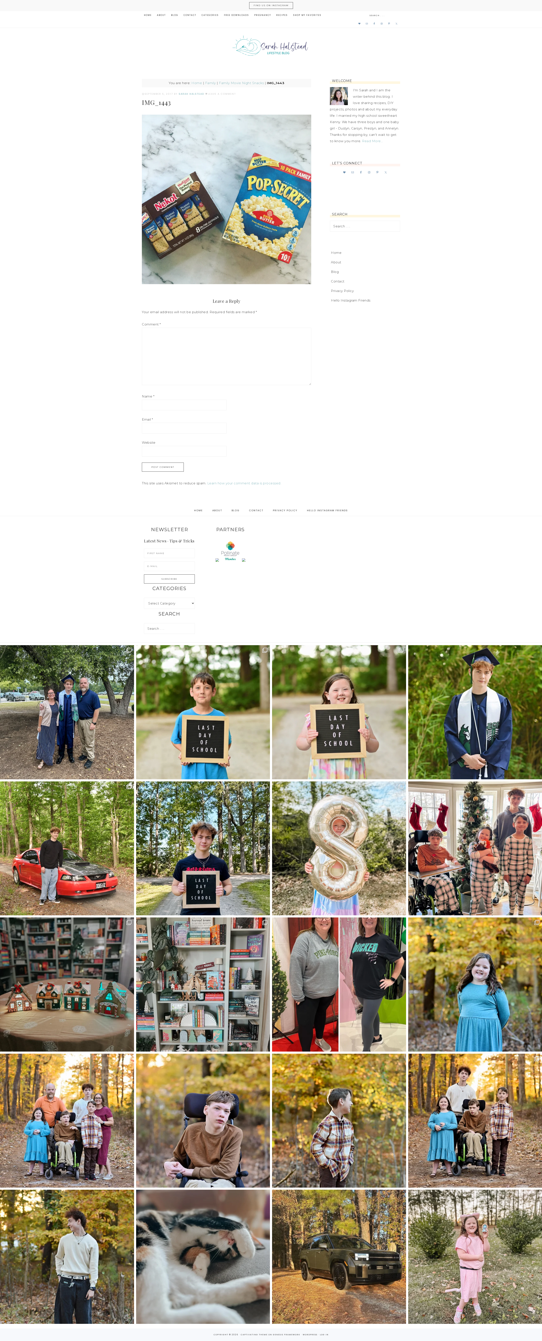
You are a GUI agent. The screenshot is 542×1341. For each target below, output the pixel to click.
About (336, 262)
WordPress (310, 1334)
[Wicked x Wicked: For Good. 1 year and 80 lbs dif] (339, 984)
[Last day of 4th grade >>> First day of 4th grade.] (203, 712)
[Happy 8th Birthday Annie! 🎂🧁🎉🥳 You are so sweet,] (339, 848)
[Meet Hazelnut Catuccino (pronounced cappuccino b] (203, 1257)
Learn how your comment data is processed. (244, 483)
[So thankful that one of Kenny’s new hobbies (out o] (339, 1257)
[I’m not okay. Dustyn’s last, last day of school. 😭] (203, 848)
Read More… (372, 141)
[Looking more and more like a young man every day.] (203, 1121)
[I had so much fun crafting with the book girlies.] (67, 984)
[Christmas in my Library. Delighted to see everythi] (203, 984)
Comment (151, 324)
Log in (324, 1334)
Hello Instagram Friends (351, 300)
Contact (337, 281)
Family (210, 83)
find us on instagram (271, 5)
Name (148, 396)
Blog (335, 272)
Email (147, 419)
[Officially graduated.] (67, 712)
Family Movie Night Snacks (241, 83)
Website (149, 443)
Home (196, 83)
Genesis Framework (286, 1334)
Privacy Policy (342, 291)
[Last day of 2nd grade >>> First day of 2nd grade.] (339, 712)
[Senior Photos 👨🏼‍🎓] (67, 848)
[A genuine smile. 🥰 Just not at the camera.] (339, 1121)
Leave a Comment (222, 94)
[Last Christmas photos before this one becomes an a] (67, 1257)
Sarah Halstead (271, 47)
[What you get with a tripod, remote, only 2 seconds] (67, 1121)
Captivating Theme (254, 1334)
